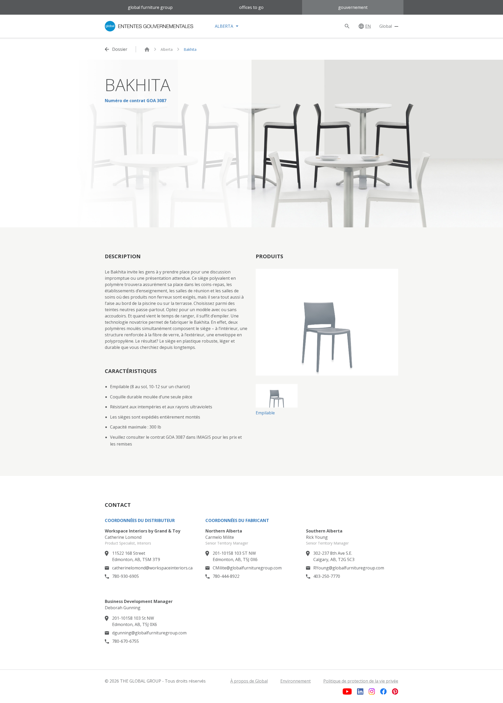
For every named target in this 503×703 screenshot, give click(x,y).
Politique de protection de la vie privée (360, 681)
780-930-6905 (125, 576)
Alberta (167, 49)
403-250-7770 (326, 576)
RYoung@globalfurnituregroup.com (348, 568)
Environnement (295, 681)
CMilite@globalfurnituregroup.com (247, 568)
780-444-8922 (226, 576)
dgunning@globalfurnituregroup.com (149, 633)
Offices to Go (251, 7)
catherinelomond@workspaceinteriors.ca (152, 568)
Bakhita (190, 49)
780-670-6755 (125, 641)
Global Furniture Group (150, 7)
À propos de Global (249, 681)
